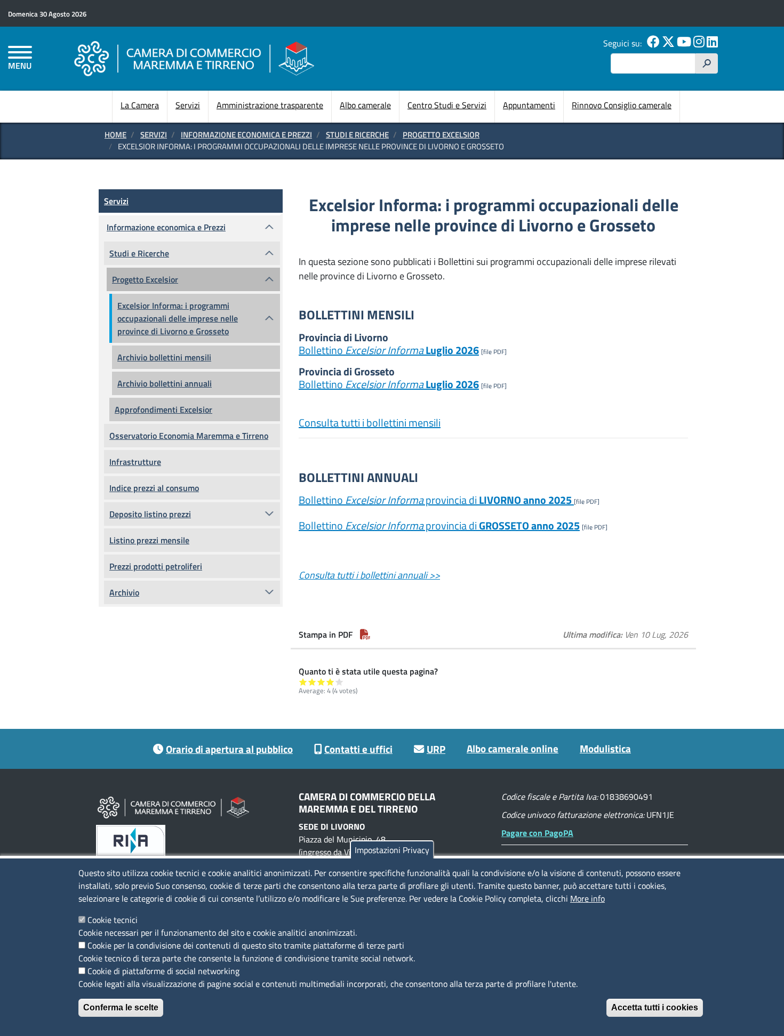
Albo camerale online (512, 748)
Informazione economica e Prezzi (246, 135)
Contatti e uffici (358, 749)
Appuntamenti (529, 105)
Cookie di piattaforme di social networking (163, 971)
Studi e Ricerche (357, 135)
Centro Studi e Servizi (446, 105)
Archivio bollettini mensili (164, 357)
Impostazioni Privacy (392, 850)
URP (436, 749)
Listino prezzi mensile (149, 540)
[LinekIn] (712, 43)
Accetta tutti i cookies (654, 1007)
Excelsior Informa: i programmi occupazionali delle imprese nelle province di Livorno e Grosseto (177, 318)
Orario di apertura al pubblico (229, 749)
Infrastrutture (135, 461)
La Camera (140, 105)
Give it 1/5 (303, 682)
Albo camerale (365, 105)
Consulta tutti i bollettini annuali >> (369, 575)
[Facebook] (653, 43)
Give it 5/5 (339, 682)
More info (587, 898)
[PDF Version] (365, 634)
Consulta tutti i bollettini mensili (370, 422)
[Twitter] (668, 43)
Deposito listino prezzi (150, 514)
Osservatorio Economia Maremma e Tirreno (188, 435)
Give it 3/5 (321, 682)
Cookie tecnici (112, 919)
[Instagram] (699, 43)
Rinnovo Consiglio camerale (621, 105)
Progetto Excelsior (441, 135)
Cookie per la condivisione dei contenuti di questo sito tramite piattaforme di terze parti (245, 945)
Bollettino (389, 350)
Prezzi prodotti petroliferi (155, 566)
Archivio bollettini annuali (164, 383)
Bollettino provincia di (435, 500)
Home (115, 135)
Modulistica (605, 748)
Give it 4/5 (330, 682)
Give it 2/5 (312, 682)
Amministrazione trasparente (270, 105)
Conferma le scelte (120, 1007)
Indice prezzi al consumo (154, 487)
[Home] (194, 58)
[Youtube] (684, 43)
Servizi (187, 105)
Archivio (124, 592)
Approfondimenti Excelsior (163, 409)
